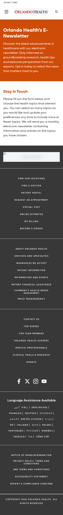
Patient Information (31, 270)
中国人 (24, 407)
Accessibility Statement (31, 476)
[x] (27, 382)
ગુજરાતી (13, 419)
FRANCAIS (15, 413)
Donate (31, 362)
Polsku (47, 425)
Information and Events (31, 277)
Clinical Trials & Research (31, 355)
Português (16, 431)
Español (47, 431)
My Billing (31, 221)
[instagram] (35, 382)
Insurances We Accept (31, 263)
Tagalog (19, 436)
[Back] (6, 11)
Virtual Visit (31, 207)
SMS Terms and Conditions (31, 469)
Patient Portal (31, 193)
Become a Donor (31, 228)
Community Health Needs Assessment (31, 291)
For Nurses (31, 326)
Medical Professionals (31, 348)
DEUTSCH (31, 413)
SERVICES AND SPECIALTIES (31, 256)
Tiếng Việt (43, 436)
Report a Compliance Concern (31, 484)
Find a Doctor (31, 185)
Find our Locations (31, 178)
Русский (32, 431)
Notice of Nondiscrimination (31, 455)
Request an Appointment (31, 200)
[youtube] (44, 382)
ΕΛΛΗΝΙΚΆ (46, 413)
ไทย (30, 436)
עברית (48, 419)
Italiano (23, 425)
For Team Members (31, 333)
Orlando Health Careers (31, 340)
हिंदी (12, 425)
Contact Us (31, 319)
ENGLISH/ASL (40, 407)
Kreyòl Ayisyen (31, 419)
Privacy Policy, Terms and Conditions (31, 462)
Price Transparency (31, 299)
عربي (16, 407)
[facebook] (18, 382)
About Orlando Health (31, 249)
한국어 (35, 425)
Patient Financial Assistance (31, 284)
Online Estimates (31, 214)
